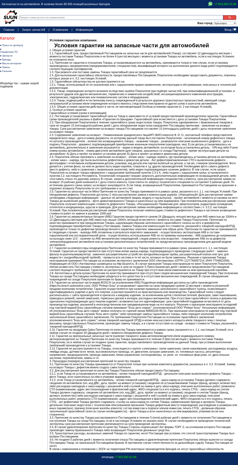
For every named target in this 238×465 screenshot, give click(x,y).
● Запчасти (6, 55)
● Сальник (6, 71)
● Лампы (5, 67)
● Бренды (5, 59)
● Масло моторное (10, 63)
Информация (84, 29)
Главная (8, 29)
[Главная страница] (10, 23)
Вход (228, 29)
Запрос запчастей (33, 29)
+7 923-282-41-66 (125, 457)
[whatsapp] (210, 4)
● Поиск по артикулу (11, 45)
